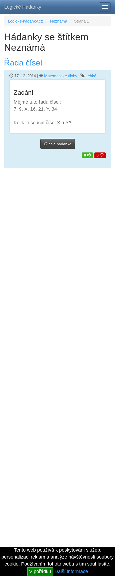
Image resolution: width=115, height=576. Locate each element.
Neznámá (58, 21)
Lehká (91, 76)
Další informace (71, 571)
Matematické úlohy (60, 76)
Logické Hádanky (22, 7)
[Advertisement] (57, 191)
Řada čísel (23, 62)
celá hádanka (59, 144)
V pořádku (40, 571)
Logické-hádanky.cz (25, 21)
